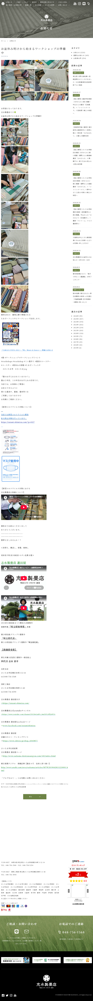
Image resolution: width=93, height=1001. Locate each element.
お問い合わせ (62, 5)
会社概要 (38, 5)
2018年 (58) (77, 339)
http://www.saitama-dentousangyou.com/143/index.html (29, 756)
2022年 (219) (78, 328)
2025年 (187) (78, 319)
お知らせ (9, 2)
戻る (30, 797)
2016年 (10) (77, 345)
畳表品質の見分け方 (47, 2)
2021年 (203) (78, 330)
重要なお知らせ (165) (81, 55)
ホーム (3, 41)
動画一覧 (28, 5)
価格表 (34, 2)
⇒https (4, 703)
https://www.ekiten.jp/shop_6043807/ (20, 741)
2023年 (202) (78, 325)
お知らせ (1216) (79, 52)
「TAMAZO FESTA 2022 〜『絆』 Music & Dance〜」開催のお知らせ (27, 350)
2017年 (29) (77, 342)
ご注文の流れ (62, 2)
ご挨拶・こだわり (22, 2)
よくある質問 (49, 5)
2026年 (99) (78, 316)
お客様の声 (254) (79, 58)
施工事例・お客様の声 (14, 5)
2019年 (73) (77, 336)
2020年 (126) (78, 333)
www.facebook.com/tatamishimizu (19, 725)
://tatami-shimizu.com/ (18, 703)
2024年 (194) (78, 322)
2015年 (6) (77, 348)
